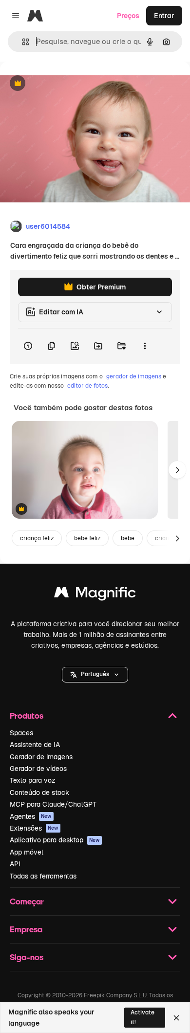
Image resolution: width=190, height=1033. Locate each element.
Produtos (26, 715)
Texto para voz (33, 780)
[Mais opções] (144, 346)
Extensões (34, 828)
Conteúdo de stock (39, 792)
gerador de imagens (133, 376)
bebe (127, 538)
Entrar (164, 15)
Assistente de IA (35, 744)
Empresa (26, 929)
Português (95, 674)
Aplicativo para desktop (55, 839)
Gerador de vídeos (38, 768)
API (15, 863)
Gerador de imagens (41, 756)
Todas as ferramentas (43, 876)
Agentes (31, 816)
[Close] (176, 1018)
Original (62, 83)
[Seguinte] (177, 470)
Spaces (21, 732)
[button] (95, 674)
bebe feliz (87, 538)
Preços (128, 15)
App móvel (26, 852)
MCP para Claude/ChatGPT (53, 804)
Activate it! (142, 1017)
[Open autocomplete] (21, 41)
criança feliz (37, 538)
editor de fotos (87, 386)
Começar (27, 901)
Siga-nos (26, 957)
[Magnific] (95, 594)
